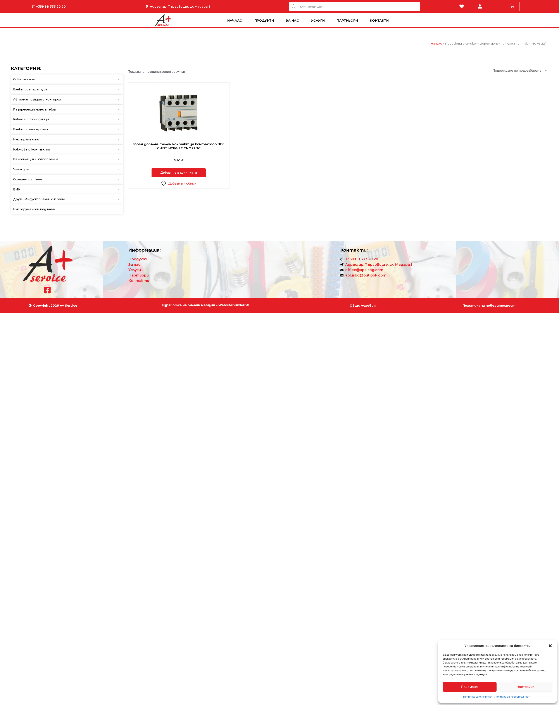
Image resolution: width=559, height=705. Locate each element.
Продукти (264, 20)
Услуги (318, 20)
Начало (234, 20)
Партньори (347, 20)
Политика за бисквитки (477, 696)
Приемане (469, 687)
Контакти (379, 20)
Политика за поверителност (512, 696)
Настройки (525, 687)
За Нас (292, 20)
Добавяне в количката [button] (178, 173)
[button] (550, 646)
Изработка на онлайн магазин (188, 305)
